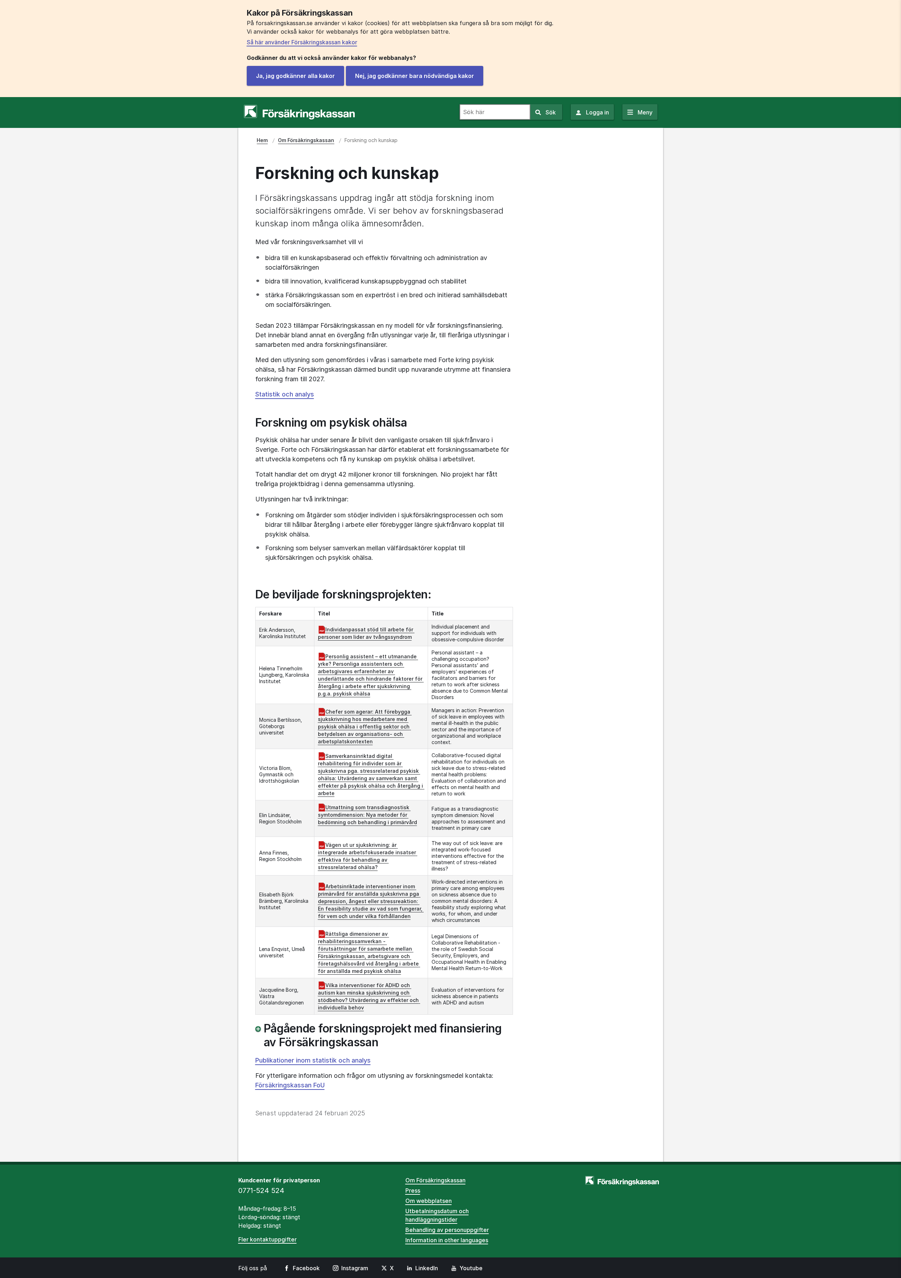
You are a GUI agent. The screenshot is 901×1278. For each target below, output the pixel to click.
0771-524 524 (261, 1190)
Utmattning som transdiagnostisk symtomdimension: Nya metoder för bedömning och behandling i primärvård (367, 814)
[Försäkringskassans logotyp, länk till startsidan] (299, 112)
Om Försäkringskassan (435, 1180)
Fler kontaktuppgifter (267, 1239)
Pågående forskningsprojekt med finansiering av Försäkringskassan (383, 1035)
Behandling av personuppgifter (447, 1229)
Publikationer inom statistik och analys (313, 1060)
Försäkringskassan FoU (290, 1085)
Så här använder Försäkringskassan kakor (302, 42)
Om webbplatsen (428, 1200)
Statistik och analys (284, 394)
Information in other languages (446, 1240)
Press (412, 1190)
